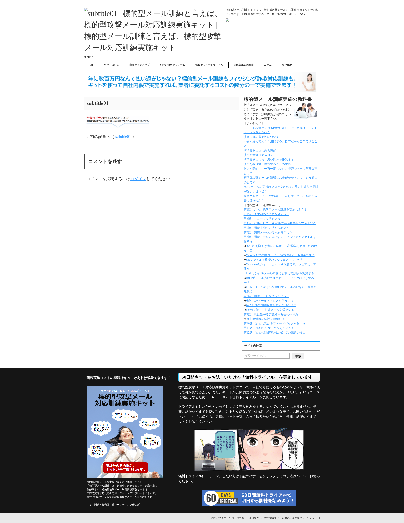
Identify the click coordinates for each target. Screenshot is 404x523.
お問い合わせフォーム (172, 64)
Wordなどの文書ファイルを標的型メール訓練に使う (280, 255)
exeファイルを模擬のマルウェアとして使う (274, 259)
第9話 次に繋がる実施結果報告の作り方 (271, 314)
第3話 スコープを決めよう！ (263, 218)
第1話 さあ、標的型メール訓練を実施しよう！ (275, 209)
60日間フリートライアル (209, 64)
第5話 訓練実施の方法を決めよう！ (268, 227)
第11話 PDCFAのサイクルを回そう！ (269, 328)
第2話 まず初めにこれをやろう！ (266, 214)
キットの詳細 (111, 64)
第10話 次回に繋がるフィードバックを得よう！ (276, 323)
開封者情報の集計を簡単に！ (266, 318)
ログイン (138, 179)
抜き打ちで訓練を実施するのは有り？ (271, 305)
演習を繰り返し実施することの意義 (267, 164)
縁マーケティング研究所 (126, 504)
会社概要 (287, 64)
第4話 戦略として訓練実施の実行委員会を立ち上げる (280, 223)
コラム (268, 64)
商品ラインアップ (139, 64)
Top (91, 64)
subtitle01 (123, 136)
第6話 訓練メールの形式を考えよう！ (269, 232)
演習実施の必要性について (261, 137)
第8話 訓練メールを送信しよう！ (266, 296)
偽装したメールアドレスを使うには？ (271, 300)
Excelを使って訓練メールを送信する (270, 309)
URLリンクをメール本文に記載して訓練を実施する (280, 273)
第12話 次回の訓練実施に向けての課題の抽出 (275, 332)
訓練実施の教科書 (244, 64)
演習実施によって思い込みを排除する (269, 159)
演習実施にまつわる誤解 (260, 150)
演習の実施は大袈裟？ (258, 155)
